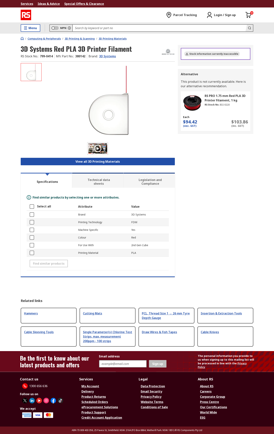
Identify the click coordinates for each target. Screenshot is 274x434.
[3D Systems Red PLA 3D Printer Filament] (108, 100)
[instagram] (46, 400)
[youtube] (39, 400)
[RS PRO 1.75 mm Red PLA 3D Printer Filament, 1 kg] (192, 103)
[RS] (26, 15)
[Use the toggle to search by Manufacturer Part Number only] (69, 28)
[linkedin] (32, 400)
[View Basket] (248, 14)
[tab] (46, 180)
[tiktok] (60, 400)
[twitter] (25, 400)
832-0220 (225, 104)
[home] (22, 38)
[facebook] (53, 400)
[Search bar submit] (249, 28)
